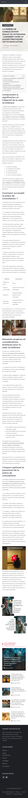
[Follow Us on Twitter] (6, 777)
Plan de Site (9, 794)
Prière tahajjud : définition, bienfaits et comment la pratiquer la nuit (18, 690)
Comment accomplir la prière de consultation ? (11, 82)
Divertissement (6, 755)
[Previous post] (2, 606)
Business (4, 750)
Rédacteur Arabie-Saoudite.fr (11, 45)
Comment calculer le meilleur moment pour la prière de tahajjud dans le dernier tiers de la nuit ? (18, 715)
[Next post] (25, 625)
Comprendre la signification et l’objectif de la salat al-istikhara (13, 79)
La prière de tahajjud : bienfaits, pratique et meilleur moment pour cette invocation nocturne (12, 661)
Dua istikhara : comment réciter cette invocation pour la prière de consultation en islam (18, 702)
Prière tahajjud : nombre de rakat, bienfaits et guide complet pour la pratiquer (10, 624)
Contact (23, 792)
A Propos (17, 792)
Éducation (4, 763)
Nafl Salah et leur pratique (13, 463)
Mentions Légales (18, 794)
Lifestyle (4, 758)
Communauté (7, 25)
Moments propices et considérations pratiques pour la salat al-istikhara (12, 86)
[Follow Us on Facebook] (3, 777)
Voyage (4, 753)
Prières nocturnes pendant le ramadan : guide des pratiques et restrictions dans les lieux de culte (18, 677)
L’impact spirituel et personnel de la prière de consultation (13, 89)
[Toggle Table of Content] (22, 76)
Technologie (5, 761)
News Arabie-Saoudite (8, 792)
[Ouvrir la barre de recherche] (26, 2)
